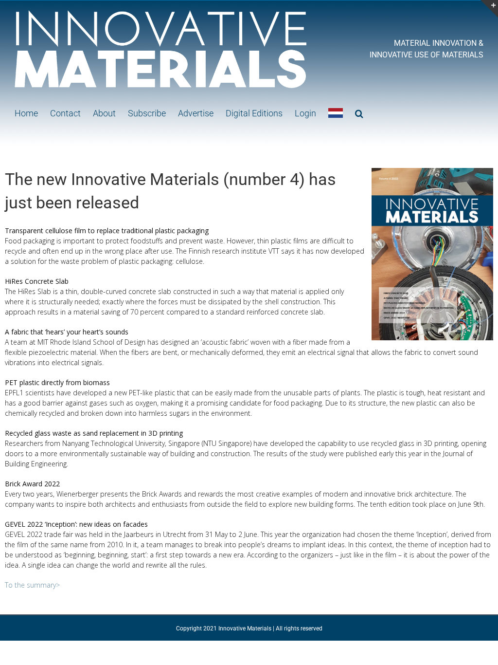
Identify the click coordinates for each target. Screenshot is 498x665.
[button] (359, 113)
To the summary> (32, 585)
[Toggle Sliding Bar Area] (489, 9)
